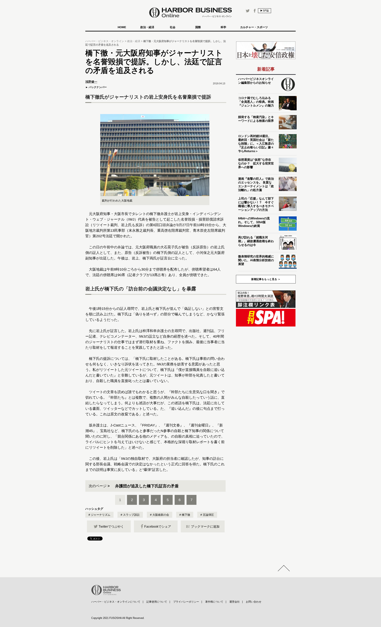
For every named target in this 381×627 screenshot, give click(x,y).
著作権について (214, 601)
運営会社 (234, 601)
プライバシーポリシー (186, 601)
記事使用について (156, 601)
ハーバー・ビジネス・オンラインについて (115, 601)
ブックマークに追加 (202, 526)
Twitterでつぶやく (111, 526)
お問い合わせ (253, 601)
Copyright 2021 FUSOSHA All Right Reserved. (117, 617)
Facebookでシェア (157, 526)
